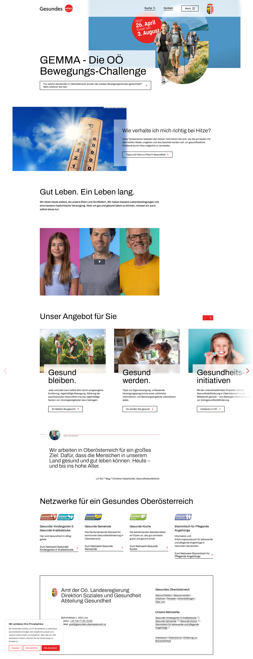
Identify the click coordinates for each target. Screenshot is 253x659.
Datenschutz (175, 637)
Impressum (161, 637)
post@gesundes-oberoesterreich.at (87, 624)
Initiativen (160, 598)
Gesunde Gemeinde (165, 621)
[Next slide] (211, 317)
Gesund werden (181, 595)
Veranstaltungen (185, 598)
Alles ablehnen (32, 648)
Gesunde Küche (188, 621)
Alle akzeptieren (50, 648)
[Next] (247, 370)
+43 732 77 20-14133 (81, 621)
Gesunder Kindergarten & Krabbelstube (175, 617)
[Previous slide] (205, 317)
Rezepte (171, 598)
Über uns (160, 602)
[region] (34, 637)
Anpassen (15, 648)
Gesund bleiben (163, 595)
